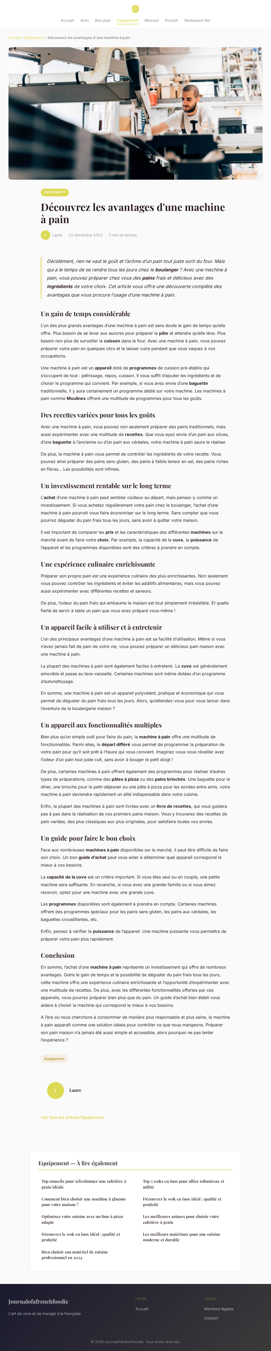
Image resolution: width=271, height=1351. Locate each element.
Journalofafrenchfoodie (38, 1301)
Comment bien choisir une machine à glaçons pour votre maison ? (84, 1201)
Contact (211, 1318)
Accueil (67, 20)
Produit (171, 20)
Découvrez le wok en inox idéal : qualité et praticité (81, 1236)
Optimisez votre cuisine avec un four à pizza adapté (82, 1219)
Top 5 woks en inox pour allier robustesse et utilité (183, 1183)
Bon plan (103, 20)
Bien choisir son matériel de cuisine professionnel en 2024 (75, 1254)
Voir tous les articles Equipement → (75, 1117)
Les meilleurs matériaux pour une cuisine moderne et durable (181, 1236)
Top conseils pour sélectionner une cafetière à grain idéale (84, 1183)
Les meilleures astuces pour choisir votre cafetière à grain (181, 1219)
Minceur (151, 20)
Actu (84, 20)
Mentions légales (218, 1308)
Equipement (127, 20)
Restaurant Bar (197, 20)
